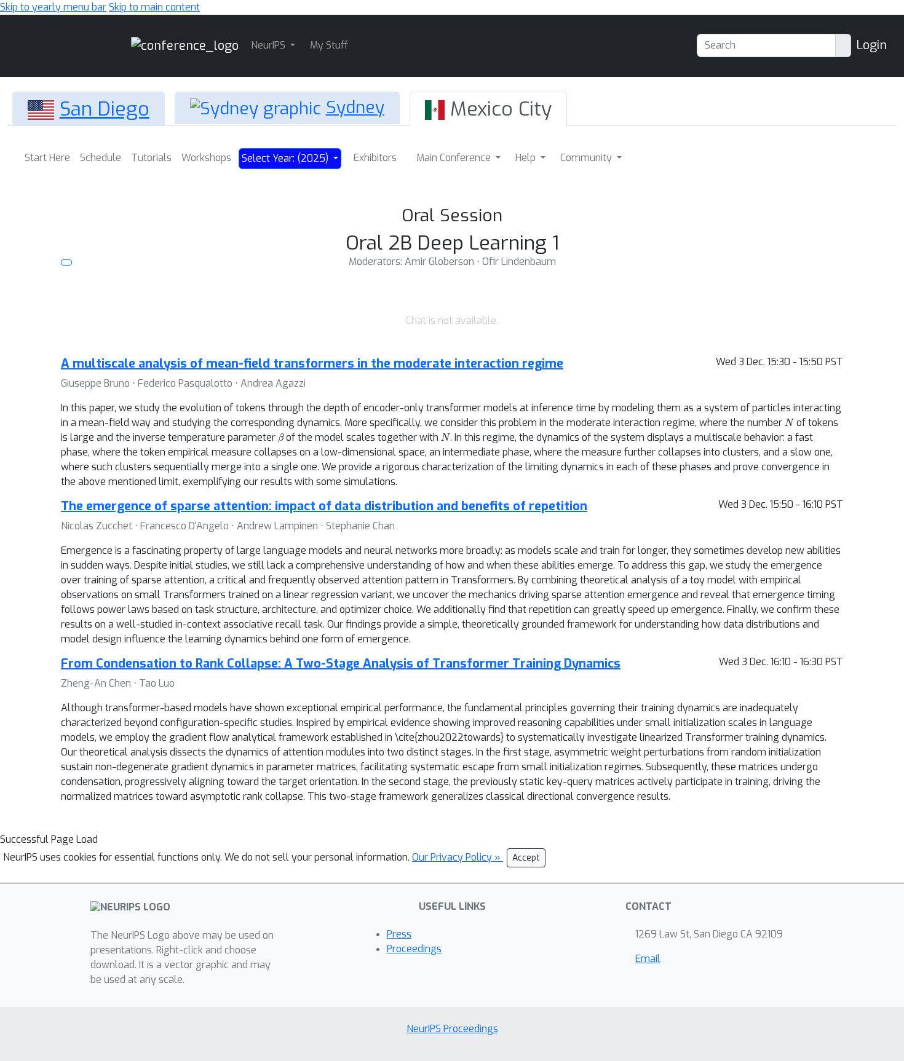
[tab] (88, 109)
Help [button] (526, 157)
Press (399, 934)
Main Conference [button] (454, 157)
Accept (526, 858)
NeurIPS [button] (269, 45)
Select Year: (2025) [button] (286, 158)
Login (871, 45)
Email (647, 958)
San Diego (104, 109)
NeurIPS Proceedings (452, 1028)
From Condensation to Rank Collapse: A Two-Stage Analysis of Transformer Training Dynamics (341, 663)
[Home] (185, 45)
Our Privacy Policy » (457, 857)
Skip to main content (154, 7)
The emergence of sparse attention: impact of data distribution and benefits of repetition (324, 506)
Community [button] (587, 157)
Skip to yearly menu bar (53, 7)
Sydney (355, 107)
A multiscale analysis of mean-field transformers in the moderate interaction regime (312, 363)
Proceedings (414, 948)
